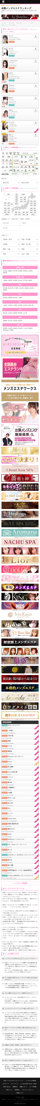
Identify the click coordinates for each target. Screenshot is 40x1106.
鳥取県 (20, 313)
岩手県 (15, 271)
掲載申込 (15, 1086)
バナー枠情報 (32, 1086)
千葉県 (21, 219)
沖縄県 (11, 330)
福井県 (30, 280)
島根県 (15, 313)
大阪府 (5, 305)
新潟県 (15, 280)
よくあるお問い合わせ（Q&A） (28, 1083)
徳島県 (20, 320)
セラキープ (6, 1083)
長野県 (10, 280)
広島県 (10, 313)
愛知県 (5, 297)
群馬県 (5, 290)
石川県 (25, 280)
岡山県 (5, 313)
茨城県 (26, 288)
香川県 (10, 320)
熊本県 (20, 328)
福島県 (5, 272)
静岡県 (10, 297)
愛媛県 (5, 320)
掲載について (23, 1086)
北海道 (5, 271)
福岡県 (5, 328)
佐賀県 (10, 328)
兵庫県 (10, 305)
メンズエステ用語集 (20, 883)
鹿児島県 (5, 330)
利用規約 (17, 1089)
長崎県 (15, 328)
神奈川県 (15, 219)
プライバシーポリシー (28, 1089)
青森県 (10, 271)
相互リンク (9, 1089)
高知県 (15, 320)
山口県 (25, 313)
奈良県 (25, 305)
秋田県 (25, 271)
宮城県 (20, 271)
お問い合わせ (6, 1086)
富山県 (20, 280)
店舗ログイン (20, 1093)
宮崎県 (30, 328)
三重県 (20, 297)
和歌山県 (30, 305)
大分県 (25, 328)
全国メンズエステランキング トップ (13, 1080)
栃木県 (31, 288)
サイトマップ (14, 1083)
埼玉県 (27, 219)
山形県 (30, 271)
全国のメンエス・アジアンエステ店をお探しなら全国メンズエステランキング (20, 1100)
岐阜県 (15, 297)
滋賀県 (20, 305)
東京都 (3, 178)
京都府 (15, 305)
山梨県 (5, 280)
